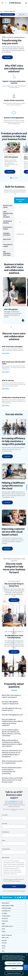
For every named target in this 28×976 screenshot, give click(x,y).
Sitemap (3, 945)
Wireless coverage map (7, 935)
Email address (5, 832)
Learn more (7, 57)
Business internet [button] (5, 903)
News (3, 951)
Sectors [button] (3, 928)
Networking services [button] (6, 910)
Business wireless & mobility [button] (8, 905)
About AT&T (4, 940)
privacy (23, 891)
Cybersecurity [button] (5, 921)
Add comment (5, 857)
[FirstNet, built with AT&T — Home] (15, 3)
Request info (22, 14)
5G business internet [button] (6, 915)
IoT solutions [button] (4, 913)
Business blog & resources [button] (7, 926)
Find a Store (4, 942)
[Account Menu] (26, 3)
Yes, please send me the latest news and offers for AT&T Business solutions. (14, 880)
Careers (3, 948)
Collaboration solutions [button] (6, 908)
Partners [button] (4, 931)
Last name (4, 823)
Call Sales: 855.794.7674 (7, 14)
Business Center (5, 937)
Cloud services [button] (5, 918)
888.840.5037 (14, 801)
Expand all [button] (14, 690)
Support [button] (3, 923)
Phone (3, 840)
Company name (6, 849)
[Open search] (5, 3)
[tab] (14, 696)
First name (4, 815)
